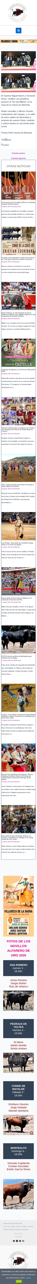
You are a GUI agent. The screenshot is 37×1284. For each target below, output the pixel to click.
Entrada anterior (18, 153)
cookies (28, 1278)
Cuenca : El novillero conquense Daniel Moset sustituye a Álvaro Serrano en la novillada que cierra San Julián (18, 716)
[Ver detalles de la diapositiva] (18, 1001)
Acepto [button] (19, 1281)
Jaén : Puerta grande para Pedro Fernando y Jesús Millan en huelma (17, 485)
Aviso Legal (18, 1236)
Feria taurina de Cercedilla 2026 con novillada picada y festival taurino (18, 203)
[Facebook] (14, 1241)
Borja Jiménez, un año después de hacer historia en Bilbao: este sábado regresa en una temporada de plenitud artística (18, 314)
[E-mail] (23, 1241)
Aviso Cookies (18, 1233)
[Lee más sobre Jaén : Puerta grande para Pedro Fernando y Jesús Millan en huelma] (18, 468)
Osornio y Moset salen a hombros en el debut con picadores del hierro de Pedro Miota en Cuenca (17, 429)
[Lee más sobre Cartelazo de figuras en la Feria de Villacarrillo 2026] (18, 352)
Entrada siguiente (18, 158)
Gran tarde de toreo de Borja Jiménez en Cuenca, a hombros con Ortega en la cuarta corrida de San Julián (17, 837)
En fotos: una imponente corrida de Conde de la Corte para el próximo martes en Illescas (17, 258)
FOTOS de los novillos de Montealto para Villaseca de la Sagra (16, 657)
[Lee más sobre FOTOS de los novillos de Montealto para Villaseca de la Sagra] (18, 639)
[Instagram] (20, 1241)
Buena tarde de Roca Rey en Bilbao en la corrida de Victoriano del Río (16, 599)
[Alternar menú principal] (18, 30)
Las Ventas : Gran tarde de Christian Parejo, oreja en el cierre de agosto (17, 543)
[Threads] (17, 1241)
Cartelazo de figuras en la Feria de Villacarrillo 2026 (18, 370)
